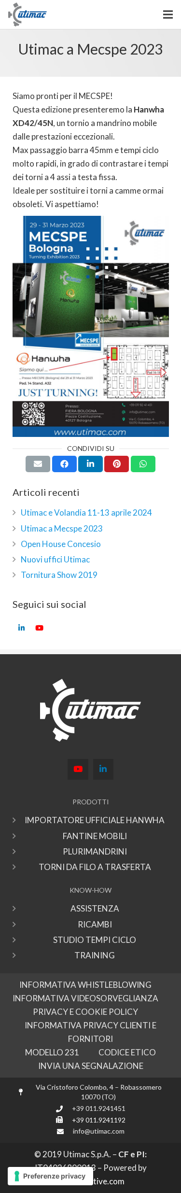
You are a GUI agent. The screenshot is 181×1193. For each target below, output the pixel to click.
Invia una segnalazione (90, 1066)
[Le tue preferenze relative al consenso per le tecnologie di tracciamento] (50, 1176)
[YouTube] (39, 628)
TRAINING (94, 955)
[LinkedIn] (22, 628)
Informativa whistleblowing (85, 985)
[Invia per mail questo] (38, 464)
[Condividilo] (64, 464)
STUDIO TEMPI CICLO (94, 940)
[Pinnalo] (116, 464)
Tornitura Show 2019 (59, 575)
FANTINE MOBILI (95, 836)
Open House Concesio (61, 544)
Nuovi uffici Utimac (55, 559)
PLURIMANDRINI (95, 851)
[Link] (27, 14)
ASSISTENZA (94, 908)
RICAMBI (95, 924)
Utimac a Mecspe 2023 (62, 528)
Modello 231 (52, 1052)
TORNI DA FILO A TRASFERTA (95, 867)
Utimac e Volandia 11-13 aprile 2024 (86, 512)
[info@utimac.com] (64, 1131)
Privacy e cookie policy (85, 1012)
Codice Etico (127, 1052)
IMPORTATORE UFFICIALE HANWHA (95, 820)
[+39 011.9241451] (63, 1108)
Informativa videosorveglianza (85, 998)
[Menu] (167, 14)
